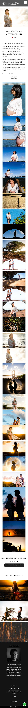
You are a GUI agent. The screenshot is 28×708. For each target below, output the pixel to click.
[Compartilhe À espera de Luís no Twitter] (15, 561)
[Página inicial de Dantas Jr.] (11, 3)
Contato (14, 701)
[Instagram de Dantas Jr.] (15, 696)
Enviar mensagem (15, 690)
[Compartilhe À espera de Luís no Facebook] (10, 561)
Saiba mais (14, 679)
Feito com (14, 706)
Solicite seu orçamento (14, 565)
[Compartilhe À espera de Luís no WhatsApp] (12, 561)
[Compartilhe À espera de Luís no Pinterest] (17, 561)
